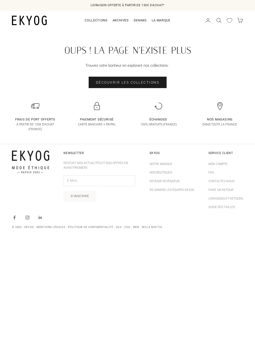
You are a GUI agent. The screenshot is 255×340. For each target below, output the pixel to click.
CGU (127, 227)
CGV (119, 227)
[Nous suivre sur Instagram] (27, 217)
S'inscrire (80, 196)
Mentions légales (51, 227)
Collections (96, 20)
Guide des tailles (221, 207)
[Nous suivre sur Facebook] (14, 217)
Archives (121, 20)
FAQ (211, 172)
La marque (161, 20)
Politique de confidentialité (90, 227)
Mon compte (218, 164)
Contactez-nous (221, 181)
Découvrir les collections (127, 82)
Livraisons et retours (225, 198)
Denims (140, 20)
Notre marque (161, 164)
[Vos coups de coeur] (229, 20)
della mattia (152, 227)
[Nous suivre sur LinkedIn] (40, 217)
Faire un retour (221, 190)
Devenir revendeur (165, 181)
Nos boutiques (161, 172)
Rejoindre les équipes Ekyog (172, 190)
